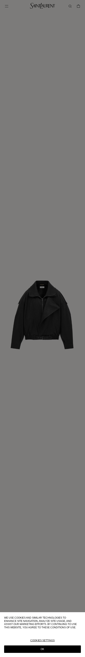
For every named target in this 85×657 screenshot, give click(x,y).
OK (42, 649)
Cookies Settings (42, 640)
